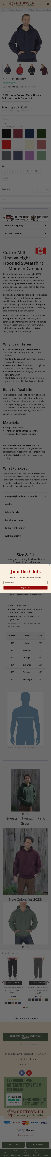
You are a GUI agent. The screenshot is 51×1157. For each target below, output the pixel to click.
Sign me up (25, 588)
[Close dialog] (49, 565)
